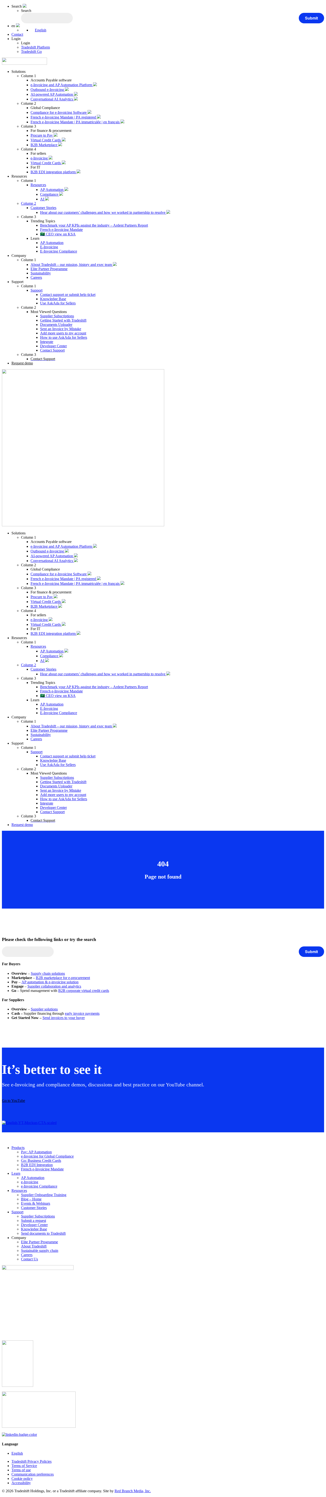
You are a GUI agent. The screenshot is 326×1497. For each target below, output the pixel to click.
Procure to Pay (42, 135)
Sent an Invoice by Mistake (60, 329)
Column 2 (28, 203)
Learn (15, 1173)
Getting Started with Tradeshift (63, 320)
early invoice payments (82, 1013)
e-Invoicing (40, 158)
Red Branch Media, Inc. (133, 1491)
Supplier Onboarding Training (43, 1195)
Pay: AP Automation (36, 1152)
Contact (17, 34)
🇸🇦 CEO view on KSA (58, 234)
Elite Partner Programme (49, 269)
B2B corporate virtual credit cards (83, 991)
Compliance (49, 194)
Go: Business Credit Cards (41, 1161)
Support (36, 290)
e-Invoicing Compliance (39, 1186)
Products (18, 1148)
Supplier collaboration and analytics (54, 986)
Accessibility (21, 1483)
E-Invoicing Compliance (58, 251)
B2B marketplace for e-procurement (63, 978)
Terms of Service (24, 1466)
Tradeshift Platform (35, 47)
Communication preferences (32, 1474)
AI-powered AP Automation (52, 94)
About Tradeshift (34, 1246)
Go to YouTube (13, 1101)
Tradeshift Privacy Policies (31, 1461)
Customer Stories (43, 208)
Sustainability (41, 273)
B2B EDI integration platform (54, 172)
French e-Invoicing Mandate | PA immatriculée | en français (76, 122)
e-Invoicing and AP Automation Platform (62, 85)
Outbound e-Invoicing (48, 90)
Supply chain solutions (48, 973)
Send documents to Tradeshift (43, 1233)
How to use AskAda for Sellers (63, 337)
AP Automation (52, 190)
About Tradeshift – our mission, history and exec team (72, 265)
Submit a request (33, 1220)
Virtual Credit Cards (46, 140)
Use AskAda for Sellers (58, 303)
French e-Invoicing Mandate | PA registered (64, 117)
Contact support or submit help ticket (67, 295)
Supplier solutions (44, 1009)
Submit (311, 18)
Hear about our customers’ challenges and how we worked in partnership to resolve (103, 212)
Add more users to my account (63, 333)
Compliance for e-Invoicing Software (59, 112)
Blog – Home (31, 1199)
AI (42, 199)
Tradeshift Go (31, 52)
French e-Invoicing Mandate (61, 230)
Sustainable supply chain (39, 1250)
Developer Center (53, 346)
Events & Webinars (35, 1203)
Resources (38, 185)
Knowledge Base (53, 299)
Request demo (22, 363)
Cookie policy (22, 1479)
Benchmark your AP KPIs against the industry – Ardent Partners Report (94, 225)
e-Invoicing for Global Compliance (47, 1156)
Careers (36, 277)
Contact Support (52, 350)
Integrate (46, 342)
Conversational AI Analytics (52, 99)
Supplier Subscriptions (57, 316)
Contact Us (29, 1259)
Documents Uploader (56, 325)
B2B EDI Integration (37, 1165)
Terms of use (21, 1470)
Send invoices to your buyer (63, 1018)
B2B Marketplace (44, 145)
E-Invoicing (49, 247)
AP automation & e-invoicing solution (50, 982)
